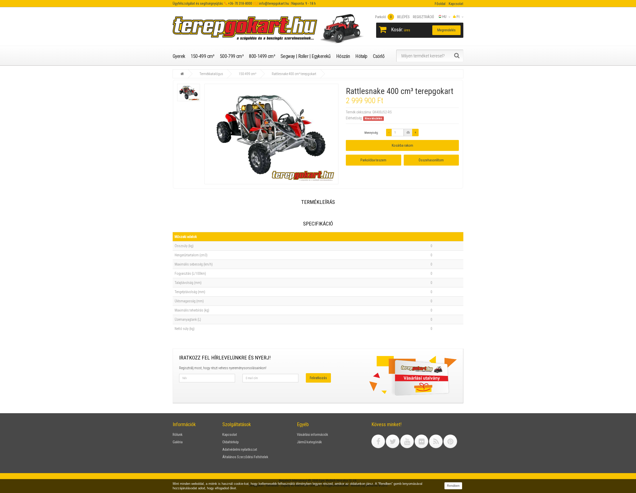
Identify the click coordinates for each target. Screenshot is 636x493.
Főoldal (440, 3)
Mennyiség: (371, 132)
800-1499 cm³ (262, 56)
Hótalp (361, 56)
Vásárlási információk (312, 434)
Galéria (178, 442)
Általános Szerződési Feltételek (245, 457)
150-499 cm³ (202, 56)
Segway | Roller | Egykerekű (305, 56)
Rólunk (178, 434)
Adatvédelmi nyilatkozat (239, 449)
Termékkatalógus (211, 74)
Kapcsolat (456, 3)
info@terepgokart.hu (273, 3)
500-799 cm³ (231, 56)
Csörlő (378, 56)
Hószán (343, 56)
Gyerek (179, 56)
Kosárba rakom (402, 145)
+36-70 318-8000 (239, 3)
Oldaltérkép (230, 442)
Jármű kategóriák (309, 442)
